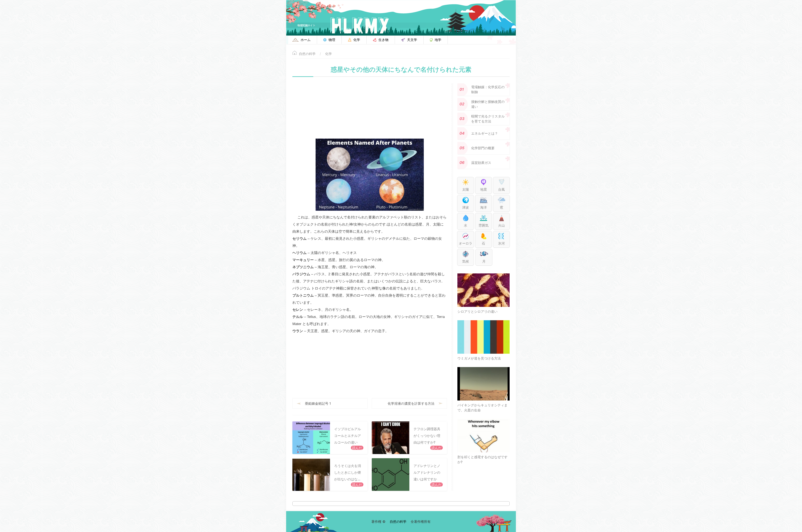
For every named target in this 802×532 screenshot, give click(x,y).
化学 (328, 54)
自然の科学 (307, 54)
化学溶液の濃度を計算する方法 (411, 403)
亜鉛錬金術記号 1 (318, 403)
